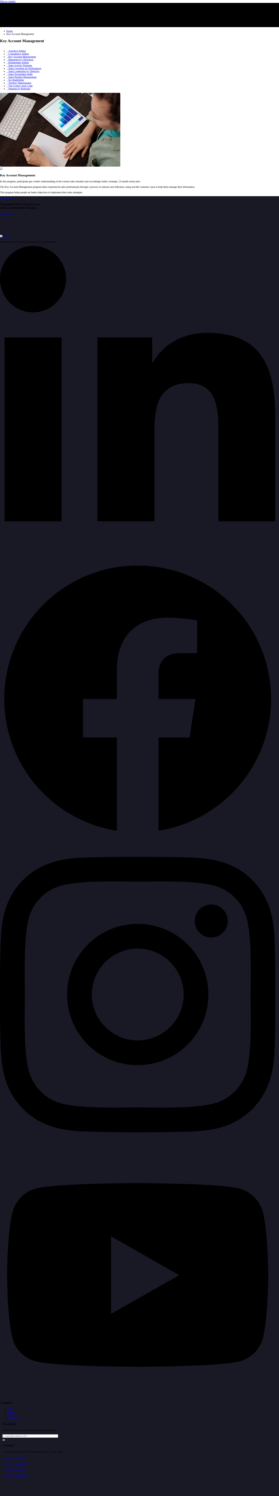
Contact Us (13, 1417)
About (11, 1412)
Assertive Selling (17, 51)
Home (11, 1409)
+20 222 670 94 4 (14, 1458)
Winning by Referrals (19, 88)
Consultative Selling (18, 53)
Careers (11, 1414)
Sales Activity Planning (20, 65)
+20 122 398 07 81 (15, 1464)
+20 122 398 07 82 (15, 1475)
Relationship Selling (18, 62)
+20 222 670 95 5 (14, 1469)
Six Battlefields (16, 80)
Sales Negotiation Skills (20, 74)
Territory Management (19, 83)
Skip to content (7, 1)
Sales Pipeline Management (22, 77)
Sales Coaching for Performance (24, 68)
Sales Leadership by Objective (23, 71)
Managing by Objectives (20, 59)
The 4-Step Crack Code (20, 85)
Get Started (5, 214)
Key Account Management (22, 56)
